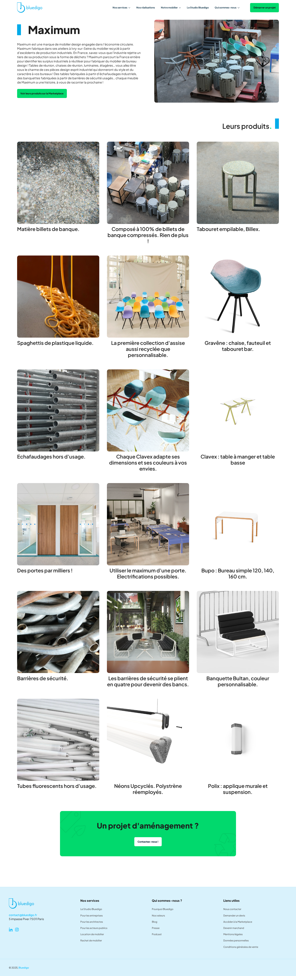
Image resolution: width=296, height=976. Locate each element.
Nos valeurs (158, 915)
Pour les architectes (91, 921)
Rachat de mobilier (91, 940)
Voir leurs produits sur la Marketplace (41, 93)
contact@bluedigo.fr (23, 915)
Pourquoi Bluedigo (162, 909)
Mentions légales (233, 934)
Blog (154, 921)
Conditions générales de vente (240, 946)
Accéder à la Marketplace (237, 921)
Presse (155, 928)
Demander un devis (234, 915)
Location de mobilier (92, 934)
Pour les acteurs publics (93, 928)
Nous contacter (232, 909)
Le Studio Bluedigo (198, 7)
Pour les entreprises (91, 915)
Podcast (157, 934)
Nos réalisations (145, 7)
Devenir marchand (233, 928)
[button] (121, 8)
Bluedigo (24, 967)
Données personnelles (236, 940)
